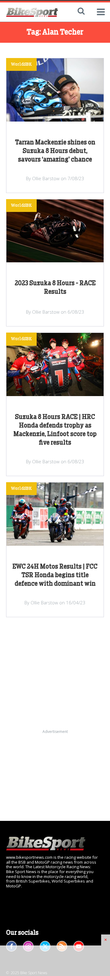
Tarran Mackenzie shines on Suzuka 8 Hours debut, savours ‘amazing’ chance (55, 151)
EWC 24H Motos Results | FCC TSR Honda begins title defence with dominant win (55, 575)
